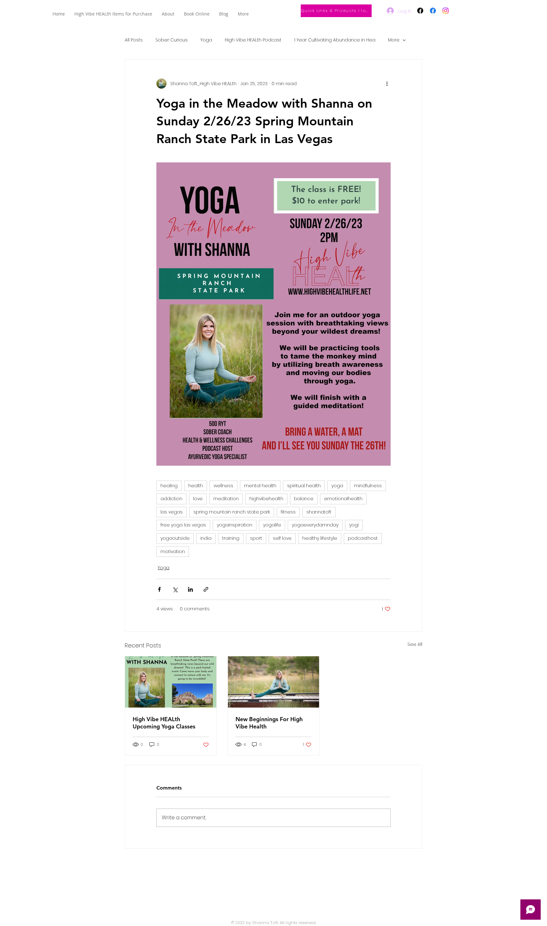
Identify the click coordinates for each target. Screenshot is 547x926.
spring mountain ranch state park (231, 512)
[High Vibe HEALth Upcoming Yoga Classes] (171, 682)
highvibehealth (266, 498)
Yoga (206, 40)
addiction (171, 498)
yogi (354, 525)
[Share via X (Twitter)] (175, 589)
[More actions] (387, 83)
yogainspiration (234, 525)
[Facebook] (433, 11)
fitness (288, 512)
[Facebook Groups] (420, 11)
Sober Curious (171, 40)
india (205, 538)
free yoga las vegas (183, 525)
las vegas (171, 512)
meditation (226, 498)
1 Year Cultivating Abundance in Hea (334, 40)
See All (414, 644)
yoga (337, 485)
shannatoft (318, 512)
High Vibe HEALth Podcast (253, 40)
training (230, 538)
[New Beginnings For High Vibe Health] (273, 682)
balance (303, 498)
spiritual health (304, 485)
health (195, 485)
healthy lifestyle (319, 538)
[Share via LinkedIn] (190, 589)
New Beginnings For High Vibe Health (269, 722)
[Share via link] (206, 589)
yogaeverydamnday (315, 525)
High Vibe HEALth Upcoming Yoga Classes (164, 722)
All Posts (134, 40)
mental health (260, 485)
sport (256, 538)
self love (282, 538)
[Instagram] (446, 11)
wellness (223, 485)
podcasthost (363, 538)
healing (169, 485)
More (393, 40)
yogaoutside (175, 538)
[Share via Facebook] (159, 589)
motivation (172, 551)
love (198, 498)
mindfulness (368, 485)
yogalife (272, 525)
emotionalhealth (343, 498)
